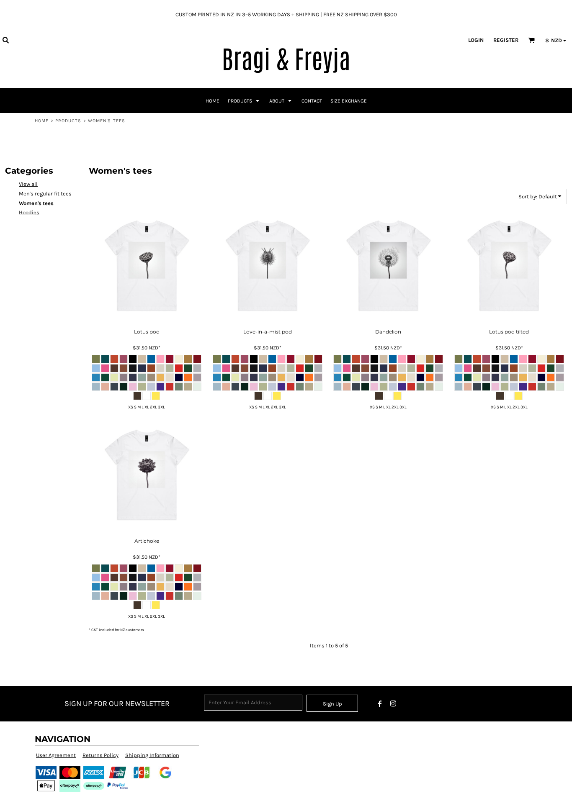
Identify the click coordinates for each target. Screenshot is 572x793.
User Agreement (56, 755)
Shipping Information (152, 755)
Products (68, 120)
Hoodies (29, 212)
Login (476, 40)
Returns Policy (100, 755)
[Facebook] (380, 704)
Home (42, 120)
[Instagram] (393, 704)
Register (505, 40)
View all (28, 184)
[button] (5, 39)
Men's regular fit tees (45, 193)
